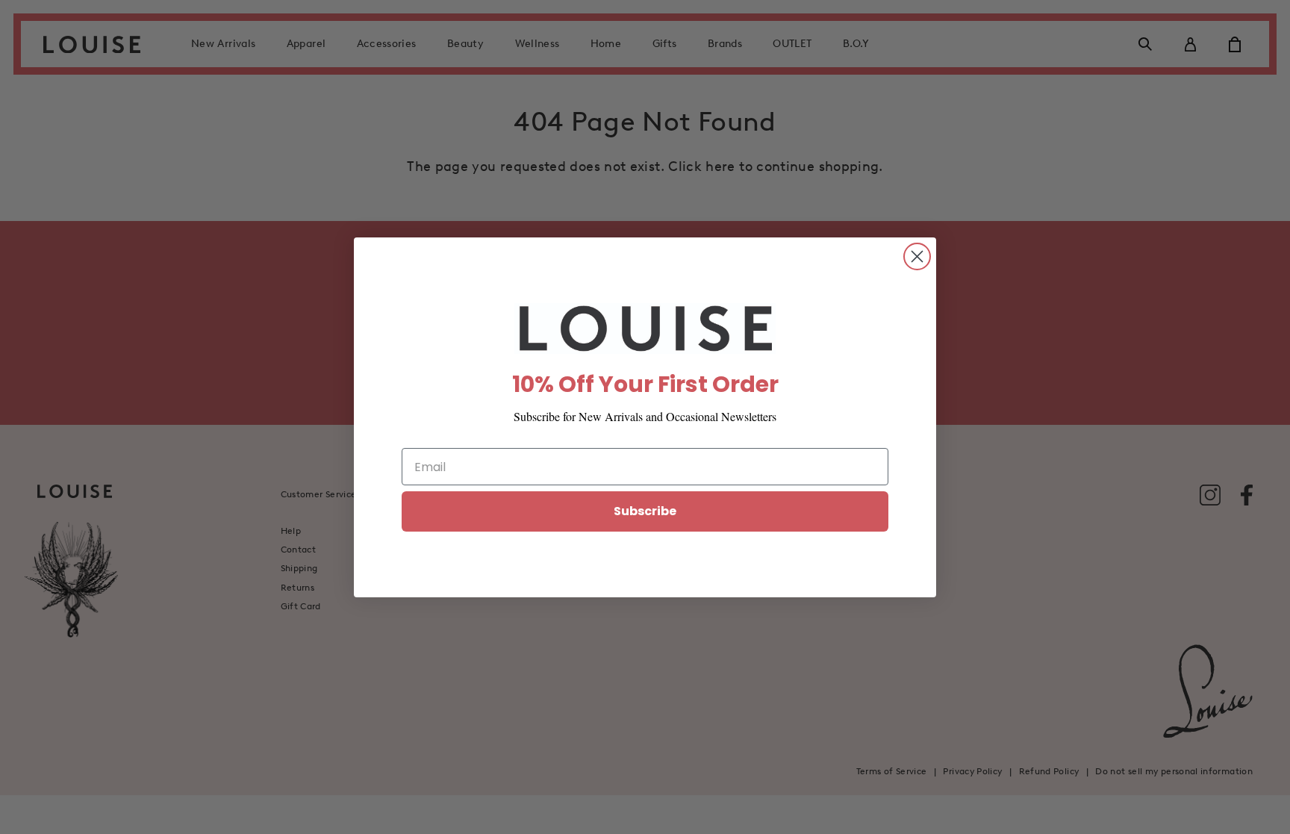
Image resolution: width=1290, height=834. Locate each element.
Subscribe (645, 511)
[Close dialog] (917, 256)
